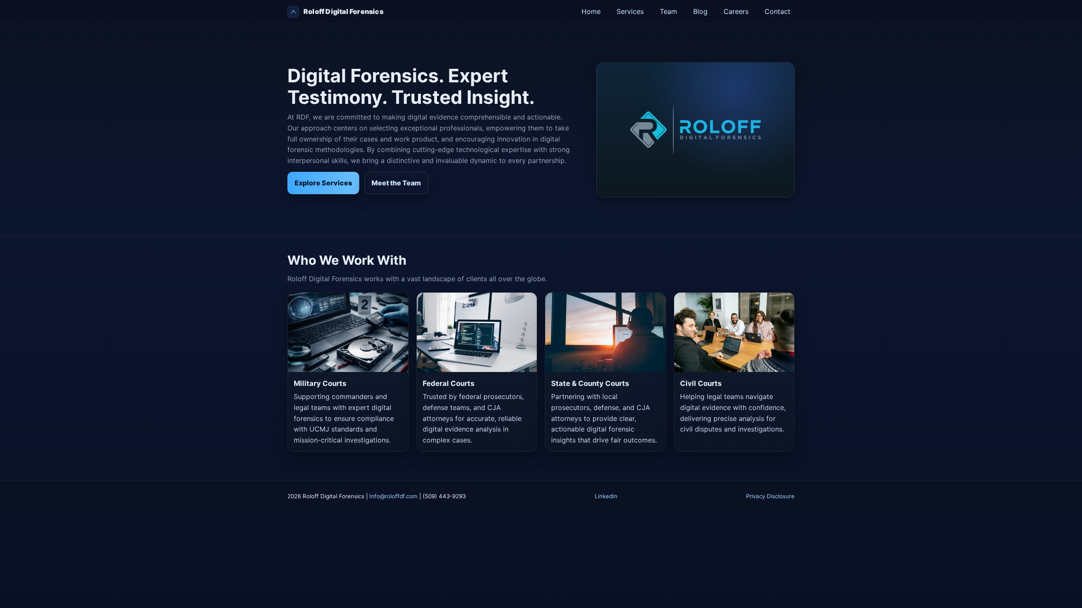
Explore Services (323, 183)
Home (591, 11)
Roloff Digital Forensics (343, 11)
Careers (736, 11)
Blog (700, 11)
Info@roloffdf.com (393, 496)
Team (668, 11)
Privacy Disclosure (770, 496)
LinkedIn (606, 496)
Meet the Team (396, 183)
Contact (777, 11)
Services (630, 11)
